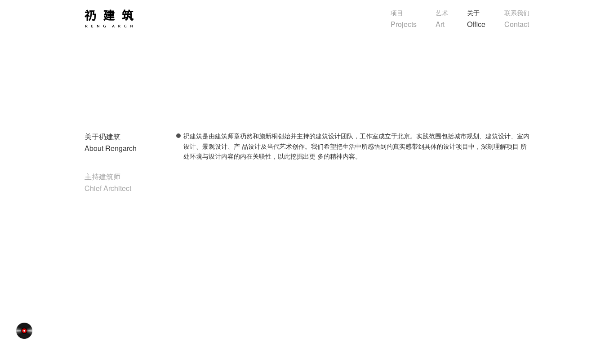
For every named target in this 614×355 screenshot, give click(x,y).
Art (442, 18)
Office (476, 18)
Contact (516, 18)
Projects (404, 18)
